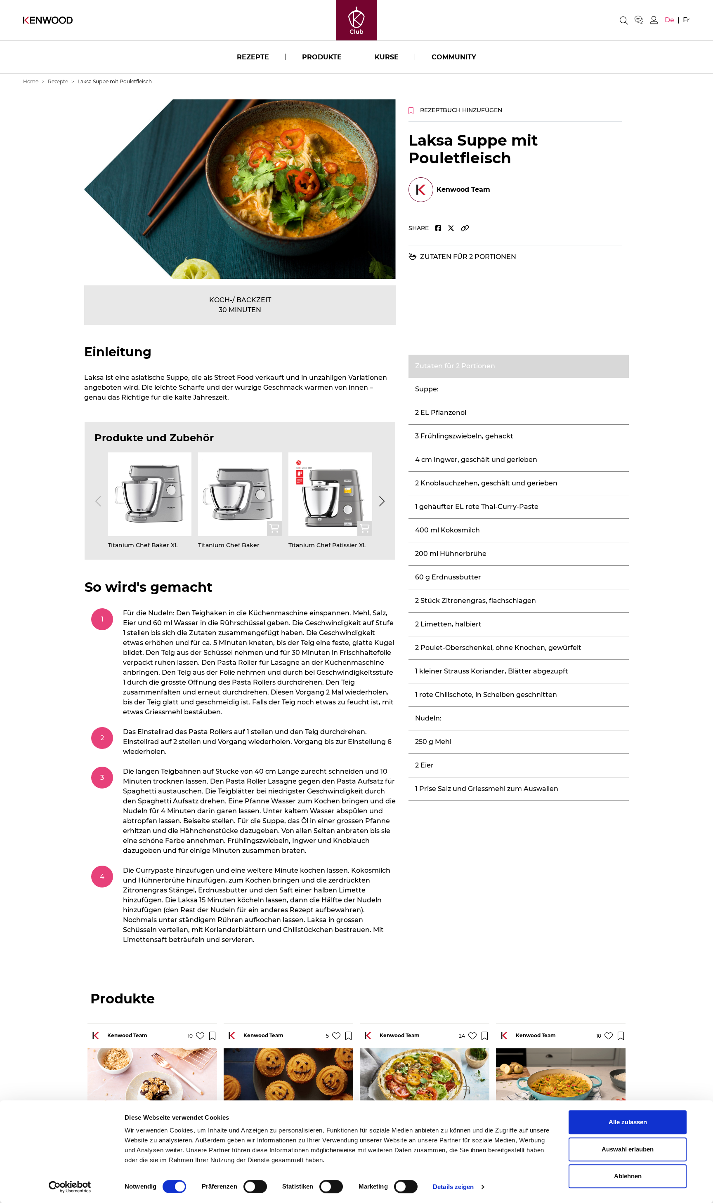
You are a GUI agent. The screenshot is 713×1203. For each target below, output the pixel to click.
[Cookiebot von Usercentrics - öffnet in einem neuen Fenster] (70, 1187)
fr (686, 20)
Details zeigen (453, 1186)
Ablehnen (628, 1175)
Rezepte (253, 57)
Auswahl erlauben (628, 1149)
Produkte (322, 57)
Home (30, 81)
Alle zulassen (628, 1121)
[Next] (380, 501)
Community (454, 57)
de (669, 20)
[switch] (255, 1186)
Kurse (387, 57)
